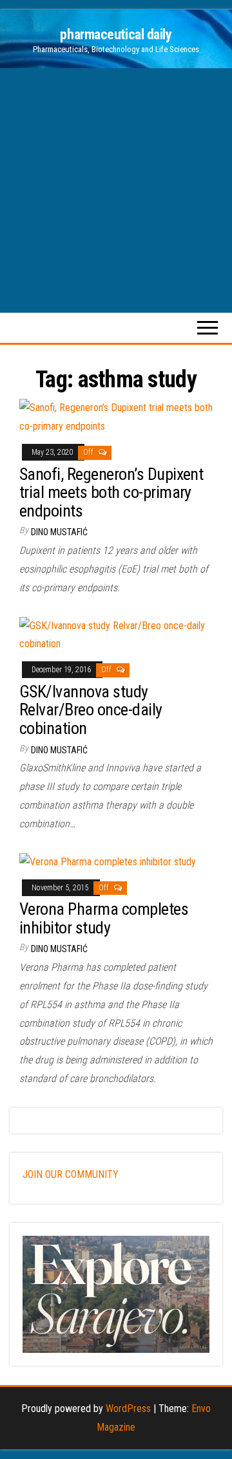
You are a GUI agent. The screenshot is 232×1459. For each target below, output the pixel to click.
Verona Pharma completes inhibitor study (103, 918)
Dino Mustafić (59, 532)
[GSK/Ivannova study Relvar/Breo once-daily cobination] (116, 635)
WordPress (128, 1408)
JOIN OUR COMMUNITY (71, 1174)
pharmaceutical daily (115, 34)
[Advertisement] (116, 190)
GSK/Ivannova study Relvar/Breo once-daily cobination (90, 710)
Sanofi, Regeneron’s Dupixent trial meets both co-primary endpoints (111, 492)
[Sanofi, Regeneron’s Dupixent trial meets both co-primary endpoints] (116, 416)
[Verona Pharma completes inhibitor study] (107, 862)
